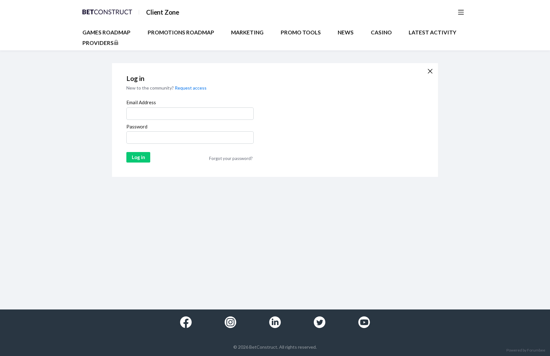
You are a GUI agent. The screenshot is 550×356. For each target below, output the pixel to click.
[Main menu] (461, 12)
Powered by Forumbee (525, 350)
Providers (98, 43)
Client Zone (162, 12)
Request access (191, 88)
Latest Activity (432, 32)
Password (136, 126)
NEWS (346, 32)
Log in (138, 157)
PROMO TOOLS (301, 32)
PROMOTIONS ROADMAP (181, 32)
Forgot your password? (231, 158)
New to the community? (150, 88)
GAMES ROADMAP (106, 32)
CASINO (381, 32)
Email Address (141, 102)
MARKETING (247, 32)
